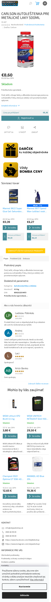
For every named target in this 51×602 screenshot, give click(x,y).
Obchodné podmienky (10, 555)
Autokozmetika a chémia (25, 286)
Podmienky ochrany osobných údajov (16, 558)
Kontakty (5, 565)
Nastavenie (24, 586)
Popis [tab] (6, 258)
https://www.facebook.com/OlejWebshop (22, 540)
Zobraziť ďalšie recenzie (38, 383)
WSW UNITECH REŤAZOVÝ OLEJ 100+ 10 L (37, 417)
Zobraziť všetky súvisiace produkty (25, 251)
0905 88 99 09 (10, 532)
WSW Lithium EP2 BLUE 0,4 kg (11, 417)
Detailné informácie (9, 105)
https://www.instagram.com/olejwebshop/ (22, 544)
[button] (13, 439)
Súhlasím (24, 595)
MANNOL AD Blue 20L (35, 477)
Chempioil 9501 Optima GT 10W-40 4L (12, 478)
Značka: (10, 27)
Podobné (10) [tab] (15, 258)
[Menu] (45, 3)
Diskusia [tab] (26, 258)
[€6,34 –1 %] (37, 196)
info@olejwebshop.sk (14, 528)
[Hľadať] (30, 3)
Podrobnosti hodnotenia (34, 25)
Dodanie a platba (8, 562)
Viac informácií (37, 579)
